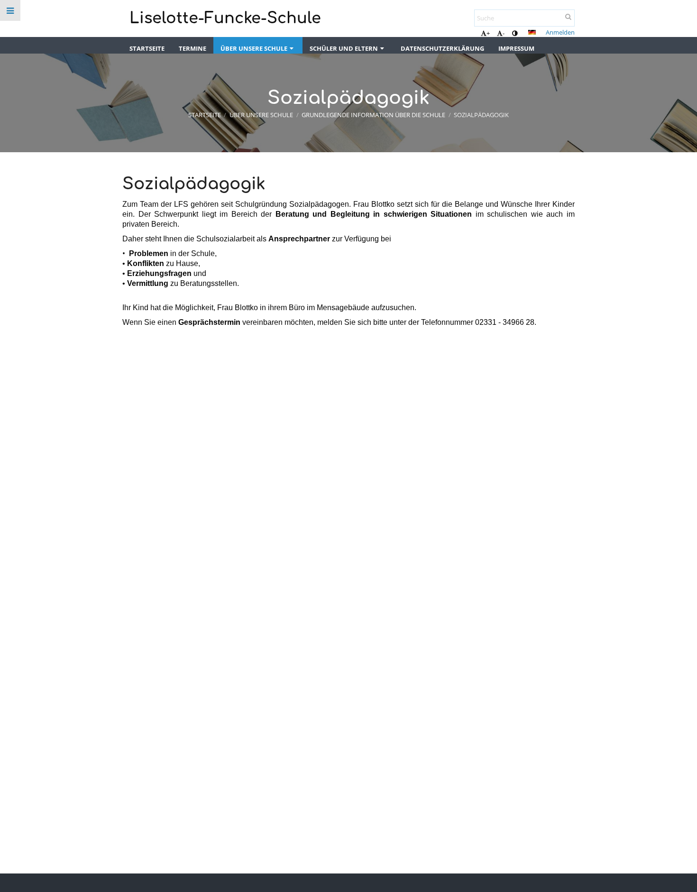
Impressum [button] (516, 48)
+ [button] (488, 33)
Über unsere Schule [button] (253, 48)
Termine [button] (192, 48)
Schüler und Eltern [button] (344, 48)
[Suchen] (568, 16)
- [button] (503, 33)
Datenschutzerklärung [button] (442, 48)
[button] (515, 33)
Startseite (204, 114)
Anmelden (560, 32)
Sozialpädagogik (481, 114)
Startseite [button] (147, 48)
